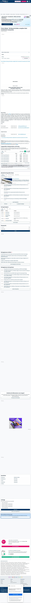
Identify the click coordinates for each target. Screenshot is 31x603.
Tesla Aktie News (20, 564)
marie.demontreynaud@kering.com (23, 127)
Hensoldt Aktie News (23, 566)
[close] (21, 586)
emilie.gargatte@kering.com (22, 126)
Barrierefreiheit (22, 585)
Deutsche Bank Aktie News (21, 565)
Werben (12, 581)
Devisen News (12, 563)
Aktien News (6, 562)
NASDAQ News (8, 563)
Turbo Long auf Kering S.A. (5, 155)
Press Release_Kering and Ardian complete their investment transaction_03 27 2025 (15, 61)
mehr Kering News (15, 202)
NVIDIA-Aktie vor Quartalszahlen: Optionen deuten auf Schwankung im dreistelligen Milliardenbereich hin (14, 256)
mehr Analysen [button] (15, 222)
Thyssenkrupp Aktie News (20, 568)
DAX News (15, 562)
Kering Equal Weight (9, 220)
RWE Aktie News (14, 567)
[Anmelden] (29, 1)
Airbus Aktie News (3, 568)
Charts (3, 58)
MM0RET (2, 163)
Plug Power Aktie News (17, 566)
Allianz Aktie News (3, 565)
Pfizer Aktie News (23, 570)
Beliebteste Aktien (17, 477)
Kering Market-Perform (8, 216)
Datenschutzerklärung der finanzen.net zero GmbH (15, 600)
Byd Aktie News (8, 568)
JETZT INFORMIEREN (15, 546)
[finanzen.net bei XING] (18, 577)
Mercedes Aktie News (3, 569)
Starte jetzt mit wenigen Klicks (6, 143)
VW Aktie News (18, 574)
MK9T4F (4, 163)
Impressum (22, 580)
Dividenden (15, 482)
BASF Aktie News (25, 564)
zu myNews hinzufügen (20, 203)
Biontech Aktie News (14, 568)
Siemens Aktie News (20, 571)
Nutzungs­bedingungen (23, 583)
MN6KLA (6, 163)
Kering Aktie (7, 14)
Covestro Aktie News (14, 571)
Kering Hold (7, 212)
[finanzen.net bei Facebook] (11, 577)
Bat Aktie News (3, 573)
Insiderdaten (3, 482)
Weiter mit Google (15, 594)
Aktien (4, 14)
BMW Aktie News (7, 573)
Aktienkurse (3, 477)
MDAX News (19, 562)
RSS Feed (5, 203)
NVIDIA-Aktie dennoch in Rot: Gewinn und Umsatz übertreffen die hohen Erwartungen (14, 254)
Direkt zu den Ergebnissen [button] (16, 511)
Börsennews (2, 562)
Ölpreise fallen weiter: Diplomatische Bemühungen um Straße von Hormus (12, 262)
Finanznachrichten (11, 562)
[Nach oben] (29, 602)
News (5, 58)
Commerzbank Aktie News (9, 566)
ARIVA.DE (3, 591)
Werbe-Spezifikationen (14, 582)
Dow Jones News (3, 563)
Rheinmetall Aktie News (13, 564)
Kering (3, 56)
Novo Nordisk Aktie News (16, 570)
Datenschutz (22, 581)
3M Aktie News (13, 574)
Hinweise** (16, 163)
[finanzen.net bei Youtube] (13, 577)
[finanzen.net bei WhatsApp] (20, 577)
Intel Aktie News (3, 571)
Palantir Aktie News (8, 571)
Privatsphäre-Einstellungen (24, 584)
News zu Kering (12, 14)
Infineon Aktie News (3, 567)
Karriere (2, 581)
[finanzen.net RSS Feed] (22, 577)
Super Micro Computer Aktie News (21, 573)
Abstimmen (15, 509)
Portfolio (2, 483)
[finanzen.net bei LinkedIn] (16, 577)
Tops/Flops (15, 480)
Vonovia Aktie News (15, 569)
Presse (1, 582)
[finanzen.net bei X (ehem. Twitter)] (14, 577)
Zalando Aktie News (13, 573)
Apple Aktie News (3, 566)
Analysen (8, 58)
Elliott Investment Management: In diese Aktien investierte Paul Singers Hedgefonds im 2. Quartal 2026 (14, 259)
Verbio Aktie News (8, 574)
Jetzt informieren (7, 24)
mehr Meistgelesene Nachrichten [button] (15, 264)
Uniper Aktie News (26, 569)
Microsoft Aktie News (9, 565)
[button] (18, 1)
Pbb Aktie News (3, 574)
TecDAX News (23, 562)
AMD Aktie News (21, 569)
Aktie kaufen (26, 58)
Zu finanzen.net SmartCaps (15, 397)
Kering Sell (7, 218)
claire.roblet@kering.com (22, 134)
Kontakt (2, 580)
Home (1, 14)
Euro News (20, 563)
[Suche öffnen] (27, 1)
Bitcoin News (2, 564)
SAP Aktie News (15, 565)
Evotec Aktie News (3, 570)
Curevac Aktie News (26, 571)
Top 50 (2, 480)
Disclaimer (21, 582)
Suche (15, 230)
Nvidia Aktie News (7, 564)
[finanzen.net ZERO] (27, 17)
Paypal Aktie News (9, 567)
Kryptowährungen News (25, 563)
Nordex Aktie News (9, 569)
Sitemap (2, 583)
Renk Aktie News (19, 567)
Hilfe (11, 580)
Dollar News (16, 563)
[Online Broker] (5, 1)
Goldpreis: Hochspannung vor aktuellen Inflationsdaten (9, 260)
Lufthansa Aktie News (25, 567)
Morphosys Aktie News (9, 570)
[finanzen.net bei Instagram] (9, 577)
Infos (17, 144)
